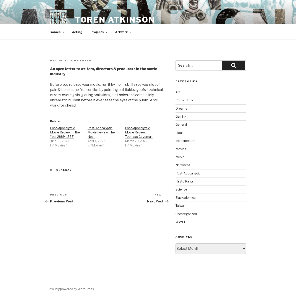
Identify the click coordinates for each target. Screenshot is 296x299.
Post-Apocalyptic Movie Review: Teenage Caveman (139, 132)
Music (180, 157)
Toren (85, 60)
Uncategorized (186, 214)
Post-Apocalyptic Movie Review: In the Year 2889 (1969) (65, 132)
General (64, 169)
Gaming (181, 116)
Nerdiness (183, 165)
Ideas (180, 133)
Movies (181, 149)
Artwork (121, 32)
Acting (77, 32)
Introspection (185, 141)
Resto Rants (185, 181)
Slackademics (186, 197)
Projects (97, 32)
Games (55, 32)
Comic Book (184, 100)
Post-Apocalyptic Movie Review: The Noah (101, 132)
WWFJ (180, 222)
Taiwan (180, 205)
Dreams (181, 108)
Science (181, 189)
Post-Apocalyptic (188, 173)
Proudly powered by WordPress (71, 289)
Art (178, 92)
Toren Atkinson (115, 20)
